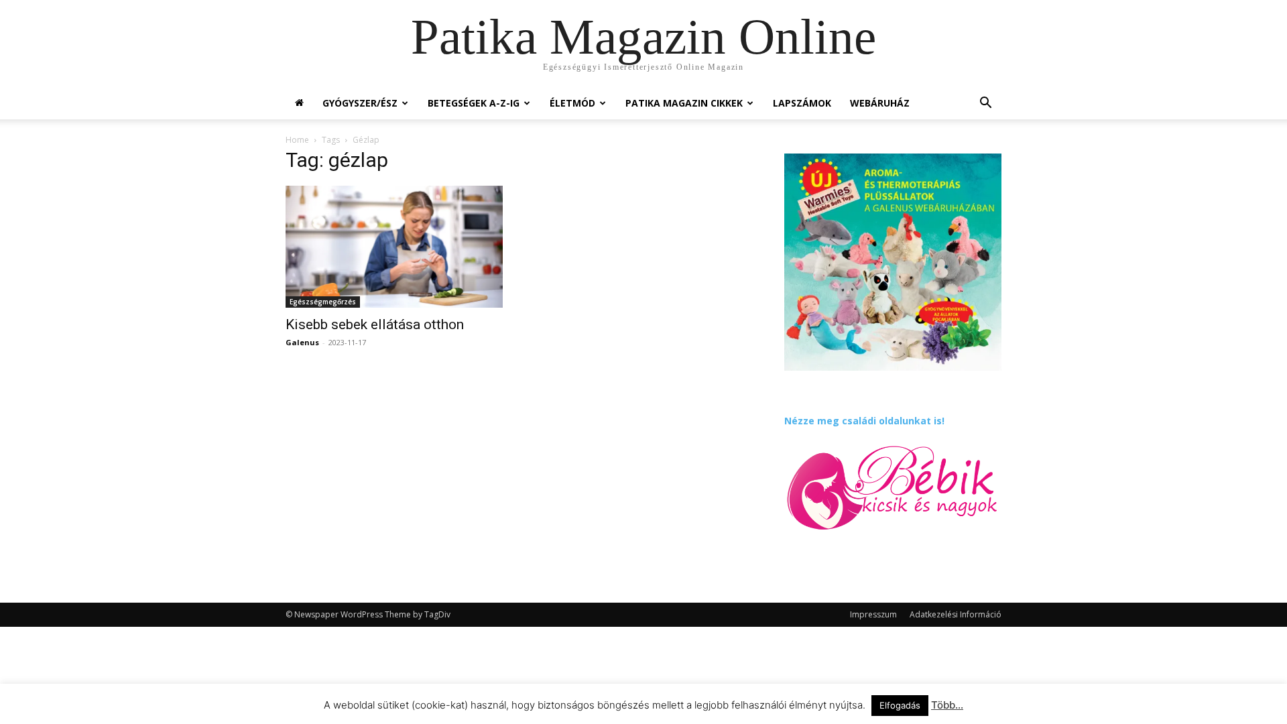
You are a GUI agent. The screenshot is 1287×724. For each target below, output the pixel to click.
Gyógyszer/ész (359, 103)
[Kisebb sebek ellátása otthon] (394, 247)
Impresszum (873, 614)
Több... (947, 705)
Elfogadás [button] (899, 705)
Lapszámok (802, 103)
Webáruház (880, 103)
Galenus (302, 342)
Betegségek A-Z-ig (473, 103)
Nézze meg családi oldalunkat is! (864, 420)
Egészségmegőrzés (323, 301)
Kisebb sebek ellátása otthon (375, 324)
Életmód (572, 103)
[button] (985, 104)
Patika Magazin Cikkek (684, 103)
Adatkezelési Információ (955, 614)
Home (297, 139)
